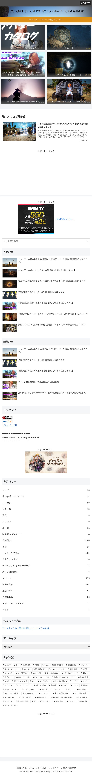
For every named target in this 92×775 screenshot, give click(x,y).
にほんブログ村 (9, 425)
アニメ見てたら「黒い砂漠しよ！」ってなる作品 (25, 628)
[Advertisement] (46, 170)
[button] (88, 241)
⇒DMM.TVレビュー (64, 219)
